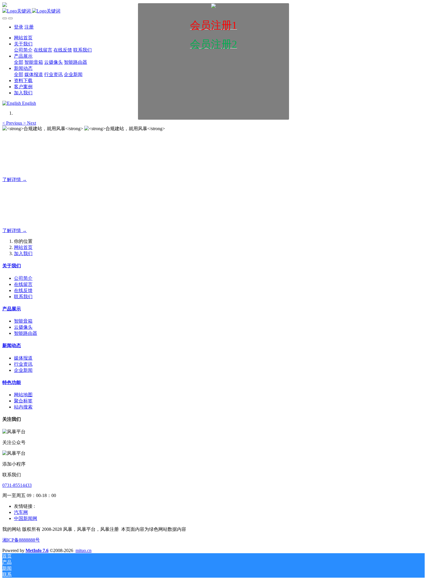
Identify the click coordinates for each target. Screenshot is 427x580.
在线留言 (23, 284)
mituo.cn (84, 550)
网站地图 (23, 394)
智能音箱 (23, 321)
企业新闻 (23, 370)
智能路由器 (25, 333)
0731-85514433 (17, 485)
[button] (12, 123)
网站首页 (23, 247)
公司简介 (23, 278)
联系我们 (23, 296)
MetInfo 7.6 (37, 550)
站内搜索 (23, 406)
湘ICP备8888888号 (21, 539)
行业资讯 (23, 364)
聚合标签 (23, 400)
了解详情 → (14, 179)
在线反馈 (23, 290)
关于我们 (11, 265)
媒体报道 (23, 358)
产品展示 (11, 308)
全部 (18, 74)
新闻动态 (11, 345)
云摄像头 (23, 327)
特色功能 (11, 382)
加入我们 (23, 253)
